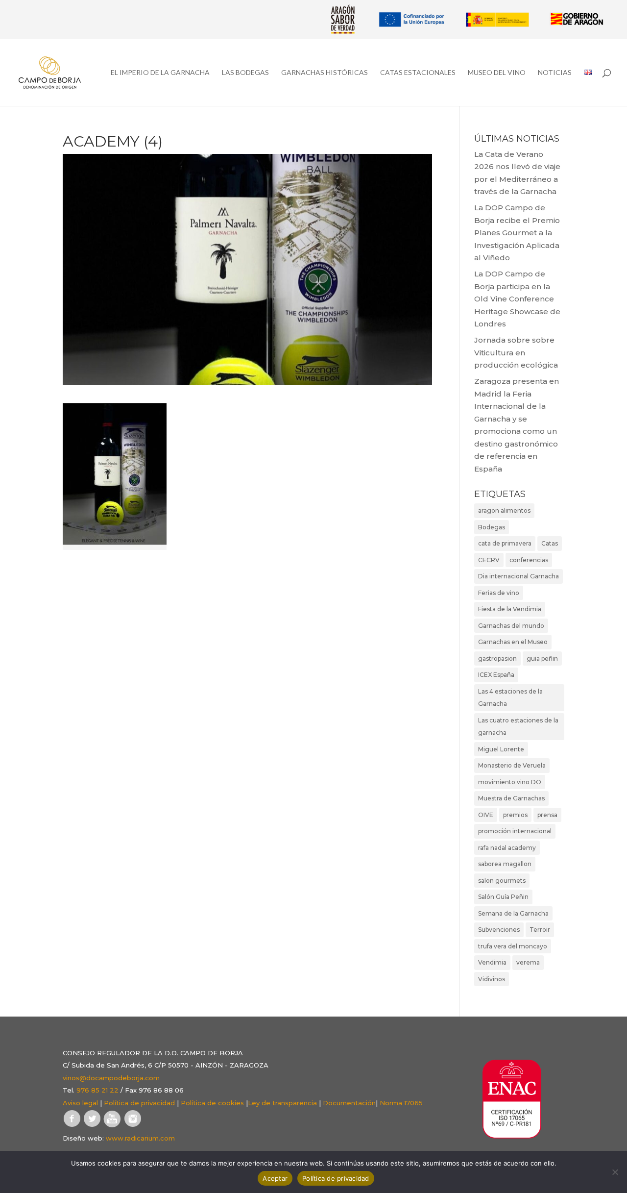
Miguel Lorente (501, 749)
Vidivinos (491, 979)
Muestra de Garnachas (511, 798)
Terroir (540, 929)
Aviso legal (80, 1103)
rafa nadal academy (507, 847)
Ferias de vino (498, 592)
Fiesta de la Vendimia (509, 609)
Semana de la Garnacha (513, 913)
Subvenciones (499, 929)
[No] (615, 1172)
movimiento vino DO (509, 782)
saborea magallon (504, 864)
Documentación (349, 1103)
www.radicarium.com (140, 1138)
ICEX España (496, 674)
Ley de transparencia (282, 1103)
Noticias (555, 72)
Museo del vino (497, 72)
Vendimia (492, 962)
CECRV (489, 560)
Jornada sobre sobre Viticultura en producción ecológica (516, 352)
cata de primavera (504, 543)
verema (528, 962)
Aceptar (275, 1178)
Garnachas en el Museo (513, 642)
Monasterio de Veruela (512, 765)
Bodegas (491, 527)
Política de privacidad (139, 1103)
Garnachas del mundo (511, 625)
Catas (549, 543)
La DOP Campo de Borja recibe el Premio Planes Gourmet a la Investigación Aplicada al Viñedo (517, 232)
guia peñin (542, 658)
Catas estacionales (418, 72)
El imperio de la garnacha (160, 72)
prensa (547, 815)
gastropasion (497, 658)
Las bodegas (245, 72)
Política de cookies (212, 1103)
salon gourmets (502, 880)
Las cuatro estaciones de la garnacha (518, 727)
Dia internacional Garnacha (518, 576)
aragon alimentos (504, 510)
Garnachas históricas (324, 72)
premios (515, 815)
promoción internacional (515, 831)
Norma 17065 (401, 1103)
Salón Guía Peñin (503, 896)
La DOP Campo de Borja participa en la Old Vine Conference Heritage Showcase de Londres (517, 298)
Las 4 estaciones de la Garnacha (510, 698)
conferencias (528, 560)
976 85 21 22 (97, 1090)
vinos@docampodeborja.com (111, 1078)
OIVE (485, 815)
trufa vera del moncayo (512, 946)
